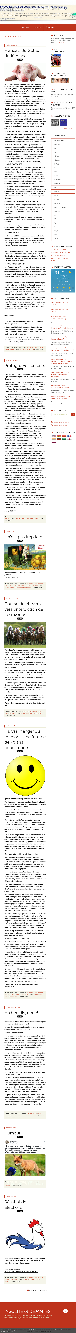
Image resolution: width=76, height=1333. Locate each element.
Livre (56, 195)
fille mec (26, 519)
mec (19, 587)
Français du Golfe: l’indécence (62, 328)
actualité (23, 349)
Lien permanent (12, 347)
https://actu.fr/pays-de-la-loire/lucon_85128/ (20, 981)
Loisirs (28, 586)
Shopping (57, 219)
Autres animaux (32, 347)
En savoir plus (9, 1331)
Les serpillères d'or (58, 339)
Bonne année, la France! (60, 388)
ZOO (56, 239)
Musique (57, 203)
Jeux (55, 187)
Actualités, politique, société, (60, 252)
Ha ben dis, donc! (21, 1012)
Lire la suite (60, 43)
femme (12, 587)
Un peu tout (34, 586)
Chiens (56, 156)
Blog (55, 148)
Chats (56, 152)
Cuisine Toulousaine (58, 255)
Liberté (23, 586)
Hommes (11, 586)
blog (36, 519)
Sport (56, 223)
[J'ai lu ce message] (74, 1330)
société (29, 349)
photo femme (18, 519)
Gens (39, 347)
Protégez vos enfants (24, 365)
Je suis (53, 305)
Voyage (12, 349)
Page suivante (42, 1290)
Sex (55, 215)
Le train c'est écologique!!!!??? (62, 350)
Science (57, 211)
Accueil (25, 27)
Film (55, 172)
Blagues (57, 144)
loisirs (28, 587)
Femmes (40, 584)
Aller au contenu (6, 2)
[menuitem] (25, 27)
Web (55, 235)
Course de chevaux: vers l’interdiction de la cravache (23, 609)
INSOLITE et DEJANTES (38, 8)
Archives (37, 27)
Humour (17, 586)
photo (7, 587)
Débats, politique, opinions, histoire (60, 259)
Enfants (57, 164)
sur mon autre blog (58, 319)
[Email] (65, 1311)
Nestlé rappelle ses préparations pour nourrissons (61, 362)
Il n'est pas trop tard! (23, 536)
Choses (57, 160)
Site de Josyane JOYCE (58, 249)
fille (16, 587)
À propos (50, 27)
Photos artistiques (60, 207)
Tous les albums (69, 128)
